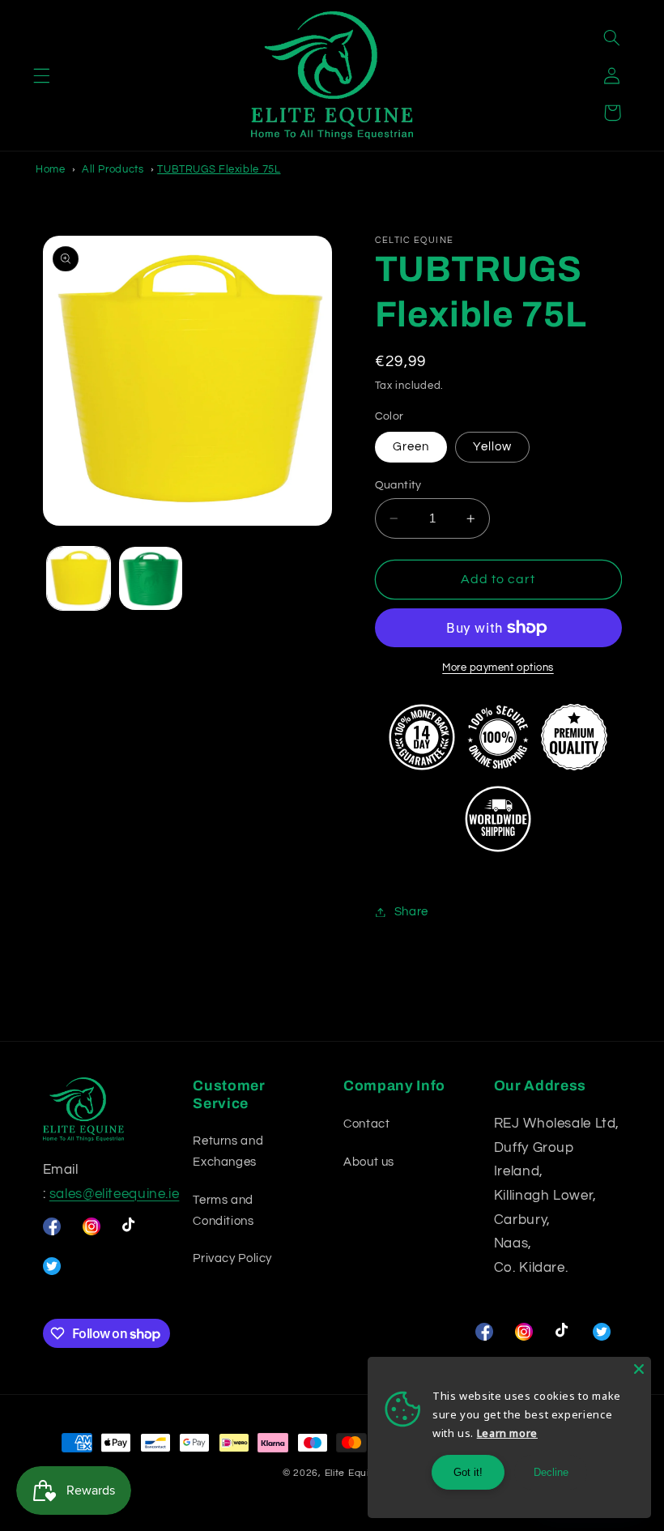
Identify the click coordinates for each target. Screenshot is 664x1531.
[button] (41, 75)
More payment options (498, 668)
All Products (113, 169)
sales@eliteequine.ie (114, 1194)
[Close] (639, 1369)
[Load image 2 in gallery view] (150, 578)
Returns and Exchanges (228, 1151)
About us (368, 1162)
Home (51, 169)
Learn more (507, 1433)
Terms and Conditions (223, 1210)
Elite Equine (353, 1473)
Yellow (492, 447)
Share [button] (411, 912)
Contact (366, 1124)
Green (411, 447)
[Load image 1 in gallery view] (78, 578)
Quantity (398, 485)
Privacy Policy (232, 1258)
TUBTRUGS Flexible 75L (218, 169)
